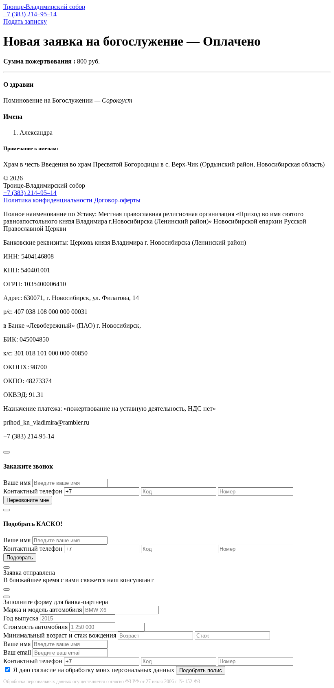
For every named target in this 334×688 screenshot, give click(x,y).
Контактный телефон (32, 491)
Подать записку (25, 21)
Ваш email (17, 652)
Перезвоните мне (28, 500)
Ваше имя (17, 482)
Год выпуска (20, 618)
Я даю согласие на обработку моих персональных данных (93, 669)
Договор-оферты (117, 200)
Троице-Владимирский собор (44, 6)
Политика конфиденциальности (47, 200)
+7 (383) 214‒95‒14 (30, 14)
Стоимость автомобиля (35, 626)
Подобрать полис (200, 670)
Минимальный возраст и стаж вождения (59, 635)
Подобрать (20, 557)
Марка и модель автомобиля (42, 609)
